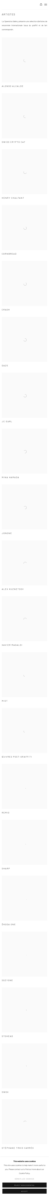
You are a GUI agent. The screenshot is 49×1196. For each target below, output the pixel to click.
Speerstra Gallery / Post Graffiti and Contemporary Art (18, 4)
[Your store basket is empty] (41, 4)
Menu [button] (45, 4)
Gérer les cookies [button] (24, 1179)
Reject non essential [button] (24, 1185)
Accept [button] (24, 1191)
